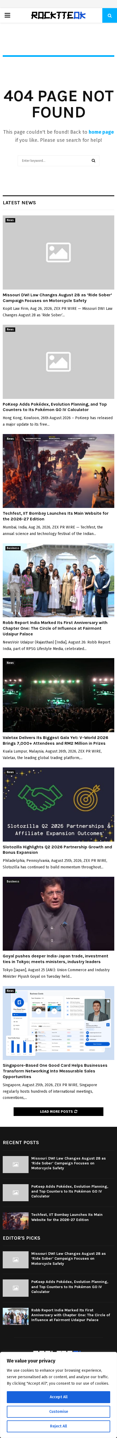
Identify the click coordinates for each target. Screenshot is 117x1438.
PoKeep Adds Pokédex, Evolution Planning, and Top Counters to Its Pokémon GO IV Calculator (55, 407)
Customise (58, 1411)
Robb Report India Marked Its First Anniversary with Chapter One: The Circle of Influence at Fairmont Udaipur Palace (55, 628)
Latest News (19, 203)
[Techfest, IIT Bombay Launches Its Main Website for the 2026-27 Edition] (58, 471)
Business (13, 548)
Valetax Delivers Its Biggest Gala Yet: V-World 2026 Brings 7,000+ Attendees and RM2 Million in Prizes (55, 740)
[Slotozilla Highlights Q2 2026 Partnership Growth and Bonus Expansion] (58, 804)
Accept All (58, 1397)
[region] (58, 1395)
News (10, 220)
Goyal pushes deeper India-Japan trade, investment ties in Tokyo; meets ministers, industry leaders (55, 958)
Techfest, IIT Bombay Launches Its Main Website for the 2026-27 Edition (67, 1217)
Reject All (58, 1426)
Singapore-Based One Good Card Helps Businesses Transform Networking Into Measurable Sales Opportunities (55, 1071)
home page (101, 132)
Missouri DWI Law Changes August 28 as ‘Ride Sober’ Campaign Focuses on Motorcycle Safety (57, 297)
